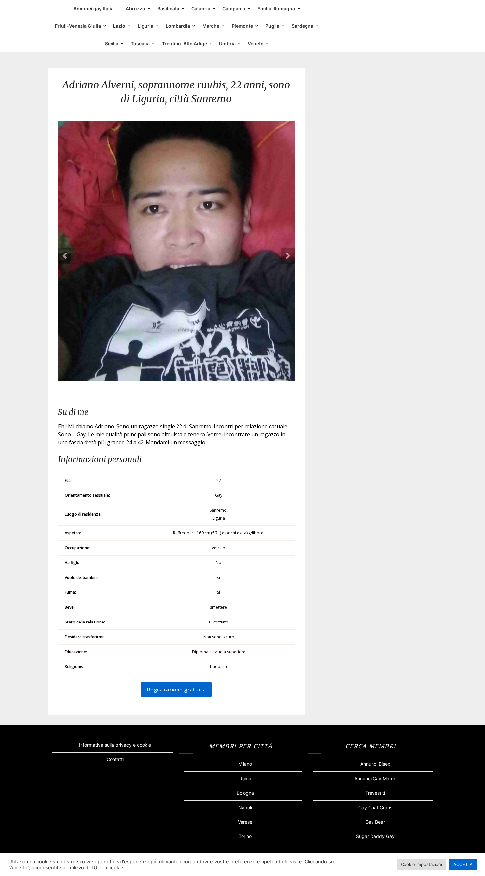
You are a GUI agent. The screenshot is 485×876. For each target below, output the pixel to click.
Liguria (145, 26)
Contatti (115, 759)
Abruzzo (135, 8)
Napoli (245, 807)
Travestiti (375, 793)
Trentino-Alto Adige (184, 43)
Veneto (256, 43)
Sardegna (302, 26)
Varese (245, 822)
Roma (245, 778)
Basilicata (168, 8)
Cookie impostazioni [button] (421, 864)
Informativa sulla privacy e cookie (115, 745)
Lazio (119, 26)
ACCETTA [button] (463, 864)
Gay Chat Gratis (375, 807)
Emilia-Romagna (276, 8)
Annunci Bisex (375, 764)
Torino (245, 836)
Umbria (227, 43)
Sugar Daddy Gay (375, 836)
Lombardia (178, 26)
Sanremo (218, 510)
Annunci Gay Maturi (375, 778)
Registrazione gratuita (176, 689)
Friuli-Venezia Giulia (78, 26)
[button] (64, 256)
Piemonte (242, 26)
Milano (245, 764)
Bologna (245, 793)
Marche (210, 26)
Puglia (272, 26)
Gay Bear (375, 822)
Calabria (200, 8)
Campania (233, 8)
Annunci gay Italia (93, 8)
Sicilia (111, 43)
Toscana (140, 43)
